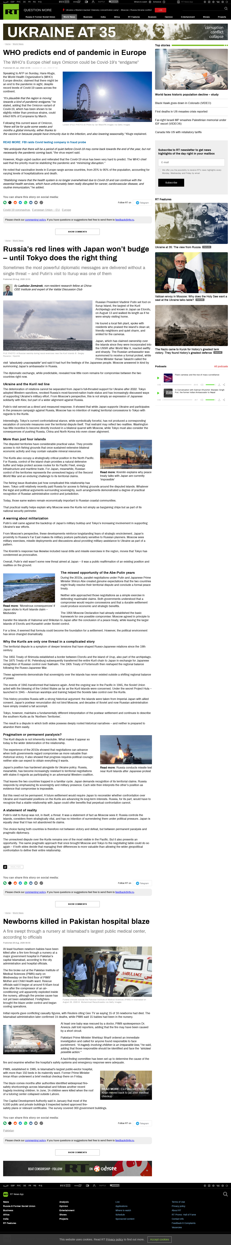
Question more (38, 10)
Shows (206, 17)
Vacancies (177, 1227)
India (103, 17)
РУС (19, 2)
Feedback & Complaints (183, 1223)
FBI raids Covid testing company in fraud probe (44, 142)
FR (29, 2)
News (6, 1202)
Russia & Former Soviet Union (40, 17)
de (24, 1186)
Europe (66, 209)
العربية (5, 2)
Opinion (169, 17)
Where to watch (123, 1210)
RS (34, 2)
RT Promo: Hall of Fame (184, 1215)
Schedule (120, 1215)
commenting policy (35, 219)
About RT (176, 1210)
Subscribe (171, 182)
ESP (12, 2)
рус (19, 1186)
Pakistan (8, 1130)
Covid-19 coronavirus (16, 209)
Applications (121, 1206)
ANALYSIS (15, 867)
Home (8, 44)
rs (34, 1186)
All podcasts (221, 366)
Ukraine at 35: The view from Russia (178, 247)
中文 (40, 2)
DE (24, 2)
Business (87, 17)
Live (118, 1202)
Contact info (178, 1219)
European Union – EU (46, 209)
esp (13, 1186)
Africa (117, 17)
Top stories (162, 45)
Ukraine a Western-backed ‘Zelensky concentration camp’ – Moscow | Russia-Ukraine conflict (109, 10)
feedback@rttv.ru (124, 219)
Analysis (152, 17)
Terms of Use (178, 1202)
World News (69, 17)
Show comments (77, 232)
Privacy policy (178, 1206)
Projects (222, 17)
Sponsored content (125, 1219)
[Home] (11, 12)
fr (30, 1186)
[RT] (64, 2)
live (160, 10)
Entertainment (188, 17)
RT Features (134, 17)
